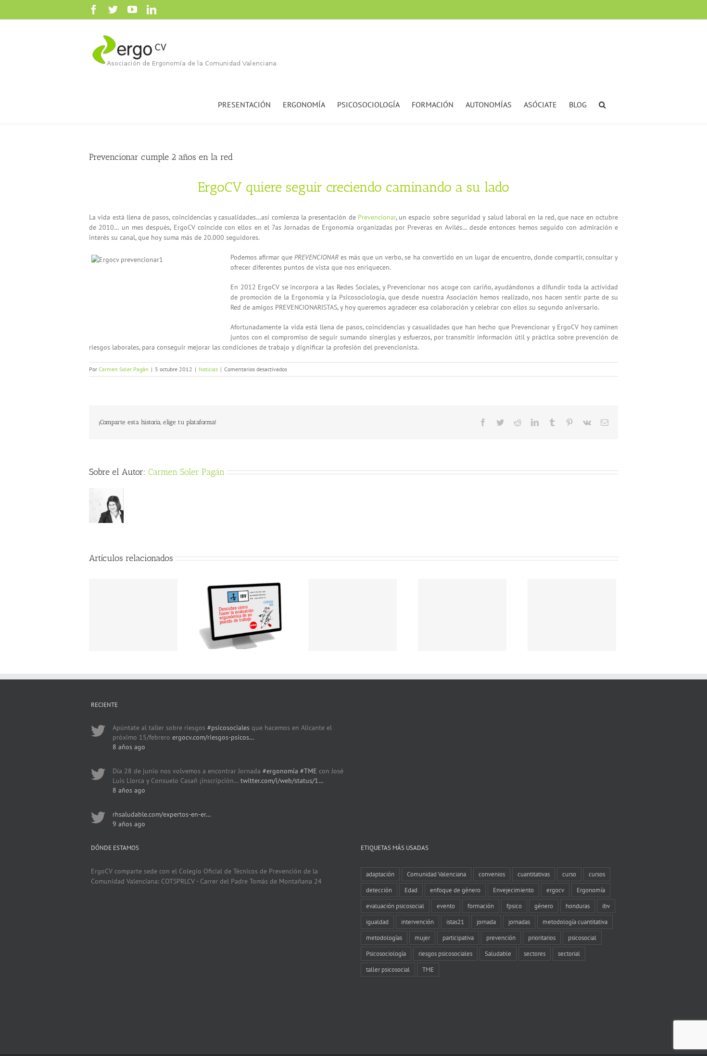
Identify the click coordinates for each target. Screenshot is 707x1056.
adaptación (380, 874)
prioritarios (542, 937)
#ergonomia (280, 771)
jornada (486, 922)
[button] (602, 103)
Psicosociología (386, 953)
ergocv (555, 890)
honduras (578, 906)
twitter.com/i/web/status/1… (282, 780)
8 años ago (129, 747)
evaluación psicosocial (395, 906)
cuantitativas (534, 874)
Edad (410, 890)
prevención (501, 937)
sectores (534, 953)
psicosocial (582, 937)
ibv (606, 906)
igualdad (377, 922)
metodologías (384, 937)
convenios (492, 874)
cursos (597, 874)
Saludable (498, 953)
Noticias (208, 369)
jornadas (519, 922)
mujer (422, 937)
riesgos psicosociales (445, 953)
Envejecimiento (513, 890)
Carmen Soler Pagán (124, 369)
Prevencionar (377, 217)
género (543, 906)
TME (428, 969)
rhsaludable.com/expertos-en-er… (162, 814)
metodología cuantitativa (575, 922)
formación (480, 906)
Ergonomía (591, 890)
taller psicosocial (388, 969)
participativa (458, 937)
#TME (308, 771)
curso (569, 874)
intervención (417, 922)
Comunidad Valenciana (436, 874)
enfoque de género (455, 890)
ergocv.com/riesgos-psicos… (213, 737)
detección (379, 890)
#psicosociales (228, 727)
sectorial (569, 953)
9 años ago (129, 824)
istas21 (455, 922)
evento (446, 906)
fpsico (514, 906)
